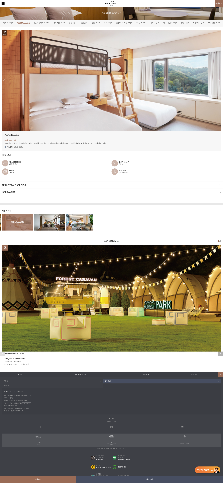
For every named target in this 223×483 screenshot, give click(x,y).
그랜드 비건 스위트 (59, 23)
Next (219, 80)
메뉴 (3, 3)
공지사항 (146, 374)
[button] (220, 354)
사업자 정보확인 (26, 403)
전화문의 (38, 479)
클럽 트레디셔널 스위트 (124, 23)
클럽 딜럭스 (85, 23)
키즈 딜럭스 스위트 (23, 23)
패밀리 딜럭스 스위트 (41, 23)
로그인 (20, 374)
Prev (4, 80)
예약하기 (149, 479)
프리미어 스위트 (198, 23)
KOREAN (6, 386)
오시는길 (194, 374)
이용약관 (20, 391)
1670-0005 (111, 422)
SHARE (4, 33)
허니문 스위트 (141, 23)
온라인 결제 (108, 381)
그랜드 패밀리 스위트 (169, 23)
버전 (6, 381)
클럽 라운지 (73, 23)
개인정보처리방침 (9, 391)
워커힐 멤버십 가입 (80, 374)
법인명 (5, 406)
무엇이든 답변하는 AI (208, 470)
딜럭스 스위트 (8, 23)
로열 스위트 (185, 23)
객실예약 (219, 3)
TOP (220, 374)
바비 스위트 (108, 23)
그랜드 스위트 (154, 23)
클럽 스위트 (96, 23)
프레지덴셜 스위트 (214, 23)
